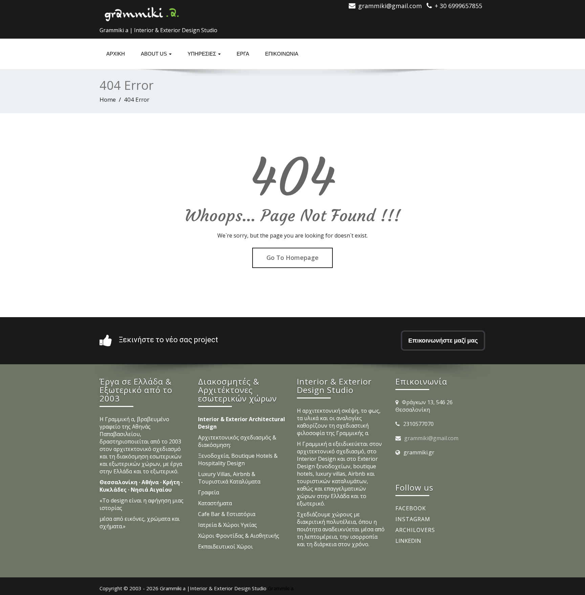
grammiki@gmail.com (431, 438)
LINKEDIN (408, 541)
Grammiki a (281, 588)
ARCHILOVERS (415, 530)
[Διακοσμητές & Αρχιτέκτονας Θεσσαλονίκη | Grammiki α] (142, 11)
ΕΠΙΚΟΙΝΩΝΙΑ (281, 54)
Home (108, 99)
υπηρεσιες (202, 54)
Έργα (243, 54)
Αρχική (115, 54)
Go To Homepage (292, 257)
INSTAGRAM (412, 519)
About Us (154, 54)
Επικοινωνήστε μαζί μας (443, 340)
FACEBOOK (410, 508)
